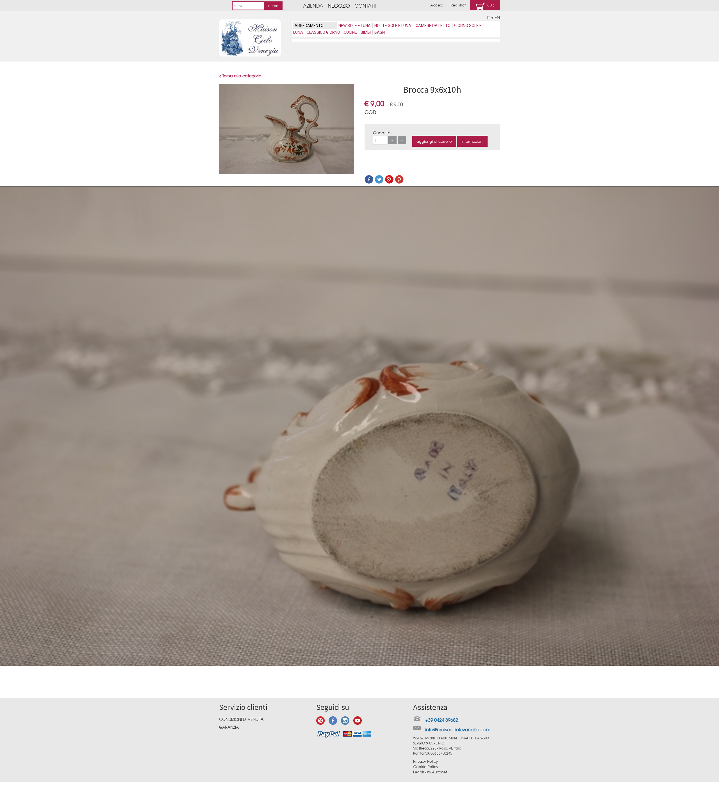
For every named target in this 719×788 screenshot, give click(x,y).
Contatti (365, 5)
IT (488, 17)
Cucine (350, 32)
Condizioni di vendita (241, 719)
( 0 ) (489, 5)
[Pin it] (399, 182)
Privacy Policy (425, 761)
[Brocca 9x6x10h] (286, 172)
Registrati (458, 5)
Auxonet (439, 772)
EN (497, 17)
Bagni (380, 32)
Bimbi (366, 32)
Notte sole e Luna (393, 25)
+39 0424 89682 (441, 719)
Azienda (313, 5)
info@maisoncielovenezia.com (457, 729)
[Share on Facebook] (369, 182)
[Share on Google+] (389, 182)
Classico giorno (323, 32)
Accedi (436, 5)
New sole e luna (354, 25)
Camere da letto (433, 25)
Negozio (339, 5)
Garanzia (229, 727)
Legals (418, 772)
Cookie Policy (425, 766)
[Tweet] (379, 182)
